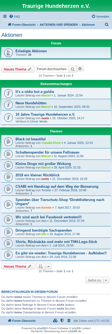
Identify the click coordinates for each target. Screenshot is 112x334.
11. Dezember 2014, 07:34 (66, 220)
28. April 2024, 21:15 (67, 167)
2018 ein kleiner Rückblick (37, 175)
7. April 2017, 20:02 (67, 207)
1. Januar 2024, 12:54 (68, 95)
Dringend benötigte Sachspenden (43, 230)
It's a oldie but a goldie (34, 92)
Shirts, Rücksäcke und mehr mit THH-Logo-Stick (56, 242)
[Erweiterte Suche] (80, 68)
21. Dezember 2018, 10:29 (69, 178)
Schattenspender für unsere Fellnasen (47, 152)
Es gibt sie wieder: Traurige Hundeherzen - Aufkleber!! (61, 253)
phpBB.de (75, 331)
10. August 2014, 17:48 (64, 234)
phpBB (41, 328)
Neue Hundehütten (30, 103)
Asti (43, 220)
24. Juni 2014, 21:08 (62, 256)
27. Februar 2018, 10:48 (70, 190)
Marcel (46, 95)
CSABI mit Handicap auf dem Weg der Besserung (56, 186)
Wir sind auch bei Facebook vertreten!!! (48, 217)
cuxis (45, 118)
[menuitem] (14, 16)
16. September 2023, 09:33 (71, 106)
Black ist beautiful (30, 139)
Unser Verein (38, 121)
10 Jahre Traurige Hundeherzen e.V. (45, 114)
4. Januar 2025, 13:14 (78, 142)
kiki (43, 234)
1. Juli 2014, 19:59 (61, 245)
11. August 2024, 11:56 (68, 156)
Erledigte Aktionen (31, 51)
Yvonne (46, 190)
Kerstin (46, 207)
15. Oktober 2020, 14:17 (68, 118)
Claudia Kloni (51, 142)
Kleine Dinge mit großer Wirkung (43, 164)
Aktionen (11, 35)
